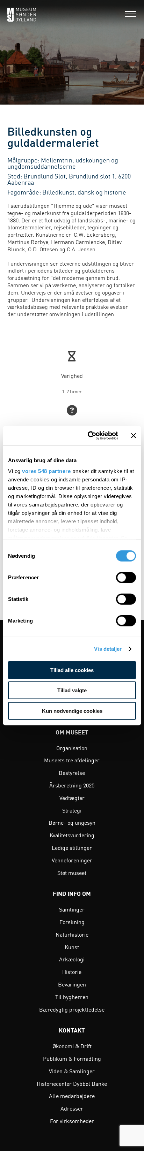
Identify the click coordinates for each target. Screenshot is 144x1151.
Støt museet (71, 872)
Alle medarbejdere (72, 1095)
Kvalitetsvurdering (72, 835)
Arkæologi (72, 959)
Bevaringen (72, 984)
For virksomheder (72, 1120)
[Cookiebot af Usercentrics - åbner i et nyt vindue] (89, 435)
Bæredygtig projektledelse (72, 1009)
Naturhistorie (72, 934)
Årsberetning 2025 (71, 785)
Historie (71, 971)
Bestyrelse (72, 772)
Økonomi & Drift (72, 1046)
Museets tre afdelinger (72, 760)
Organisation (71, 748)
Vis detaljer (108, 649)
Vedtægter (72, 797)
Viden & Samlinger (72, 1071)
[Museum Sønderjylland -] (21, 14)
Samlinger (72, 909)
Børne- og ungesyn (72, 822)
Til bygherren (71, 996)
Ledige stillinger (72, 847)
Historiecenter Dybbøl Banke (72, 1083)
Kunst (72, 947)
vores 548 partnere (46, 471)
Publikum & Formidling (72, 1058)
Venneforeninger (72, 860)
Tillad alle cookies (72, 670)
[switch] (126, 577)
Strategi (71, 810)
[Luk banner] (133, 435)
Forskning (72, 921)
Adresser (71, 1108)
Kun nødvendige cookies (72, 711)
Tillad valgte (72, 690)
